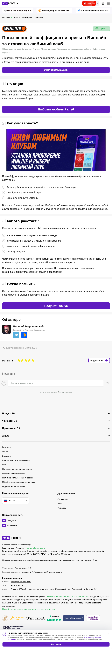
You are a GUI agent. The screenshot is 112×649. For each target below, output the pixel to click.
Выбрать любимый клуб (56, 109)
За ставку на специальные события (74, 49)
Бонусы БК (8, 413)
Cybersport (62, 499)
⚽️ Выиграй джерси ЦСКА (17, 10)
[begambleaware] (73, 618)
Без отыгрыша (48, 49)
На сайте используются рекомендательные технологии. (29, 609)
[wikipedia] (35, 618)
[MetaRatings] (11, 538)
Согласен (56, 644)
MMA (59, 503)
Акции (5, 436)
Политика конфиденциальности (17, 469)
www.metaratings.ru (36, 548)
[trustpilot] (54, 618)
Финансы (61, 508)
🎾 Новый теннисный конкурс (92, 10)
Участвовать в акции (56, 70)
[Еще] (108, 3)
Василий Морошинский (28, 326)
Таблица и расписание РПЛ (56, 10)
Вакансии (6, 456)
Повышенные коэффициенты (17, 49)
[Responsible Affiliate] (13, 627)
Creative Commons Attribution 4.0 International (67, 596)
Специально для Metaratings (16, 460)
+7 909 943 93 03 (19, 585)
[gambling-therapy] (93, 618)
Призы (103, 28)
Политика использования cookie (17, 478)
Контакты (6, 447)
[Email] (24, 335)
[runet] (5, 618)
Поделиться (96, 360)
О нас (5, 451)
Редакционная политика (13, 486)
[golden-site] (16, 618)
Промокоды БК (11, 428)
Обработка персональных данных (18, 482)
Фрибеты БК (9, 421)
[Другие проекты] (10, 3)
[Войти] (103, 3)
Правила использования (14, 473)
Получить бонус (56, 305)
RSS (4, 464)
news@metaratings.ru (21, 581)
